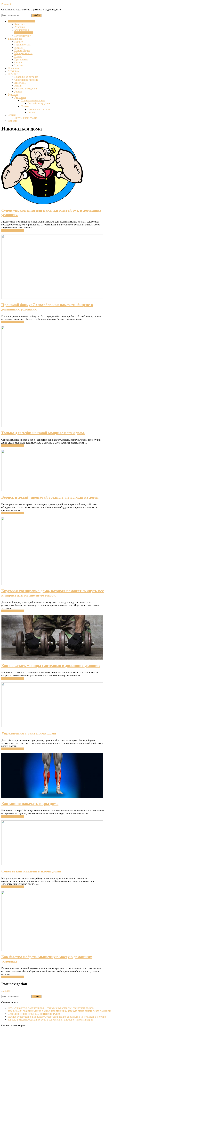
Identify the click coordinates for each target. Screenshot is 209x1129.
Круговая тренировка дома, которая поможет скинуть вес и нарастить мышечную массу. (52, 593)
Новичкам (13, 68)
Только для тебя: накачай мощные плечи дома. (43, 433)
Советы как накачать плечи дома (31, 871)
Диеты (18, 91)
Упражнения (15, 38)
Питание (13, 73)
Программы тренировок (21, 21)
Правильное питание (26, 76)
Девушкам (13, 71)
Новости (12, 120)
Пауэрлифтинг (22, 35)
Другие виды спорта (25, 117)
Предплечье (21, 59)
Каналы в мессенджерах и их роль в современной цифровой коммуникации (50, 1019)
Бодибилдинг (21, 30)
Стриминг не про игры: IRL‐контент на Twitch (34, 1013)
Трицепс (19, 65)
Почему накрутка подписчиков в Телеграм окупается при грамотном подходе (51, 1008)
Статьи (25, 106)
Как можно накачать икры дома (29, 803)
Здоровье (13, 94)
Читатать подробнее (12, 230)
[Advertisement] (25, 1078)
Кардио (18, 41)
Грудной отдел (22, 44)
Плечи (18, 56)
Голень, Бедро (22, 50)
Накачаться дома (23, 32)
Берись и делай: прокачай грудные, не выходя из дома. (50, 497)
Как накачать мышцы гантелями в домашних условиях (50, 665)
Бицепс (18, 47)
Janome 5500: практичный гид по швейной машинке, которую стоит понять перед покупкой (59, 1010)
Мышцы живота (23, 53)
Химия (18, 85)
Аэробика (19, 27)
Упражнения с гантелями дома (28, 733)
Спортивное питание (26, 79)
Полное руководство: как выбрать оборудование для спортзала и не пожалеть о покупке (57, 1016)
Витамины (20, 82)
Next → (9, 990)
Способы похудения (25, 88)
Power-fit (6, 4)
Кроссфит (19, 24)
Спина (18, 62)
